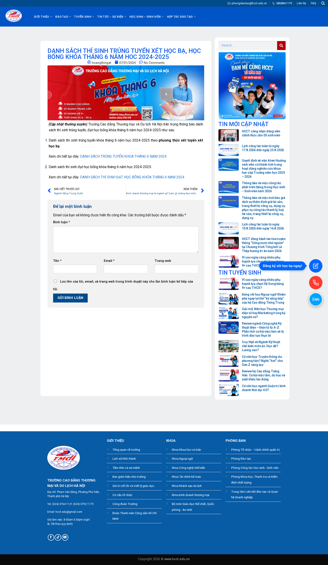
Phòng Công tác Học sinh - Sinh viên (254, 467)
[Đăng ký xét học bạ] (315, 266)
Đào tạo (61, 16)
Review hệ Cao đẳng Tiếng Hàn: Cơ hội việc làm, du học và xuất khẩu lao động (263, 375)
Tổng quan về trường (126, 449)
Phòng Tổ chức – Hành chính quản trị (255, 449)
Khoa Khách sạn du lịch (187, 486)
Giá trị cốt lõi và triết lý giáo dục (133, 486)
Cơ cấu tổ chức (122, 495)
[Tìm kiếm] (323, 3)
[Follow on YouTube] (65, 537)
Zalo (316, 299)
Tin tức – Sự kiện (110, 16)
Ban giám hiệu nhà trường (129, 476)
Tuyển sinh (82, 16)
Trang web (163, 261)
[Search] (281, 45)
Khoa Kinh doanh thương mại (190, 495)
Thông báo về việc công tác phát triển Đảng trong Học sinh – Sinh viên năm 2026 (263, 187)
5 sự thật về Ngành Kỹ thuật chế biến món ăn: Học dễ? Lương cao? (261, 346)
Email (109, 261)
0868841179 (284, 3)
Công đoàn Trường (124, 504)
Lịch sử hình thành (124, 458)
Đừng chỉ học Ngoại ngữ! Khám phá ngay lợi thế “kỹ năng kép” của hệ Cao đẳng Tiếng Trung (264, 298)
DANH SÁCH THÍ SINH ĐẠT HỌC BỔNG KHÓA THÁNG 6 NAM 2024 (132, 177)
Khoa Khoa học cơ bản (186, 449)
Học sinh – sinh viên (145, 16)
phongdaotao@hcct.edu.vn (249, 3)
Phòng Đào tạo (241, 458)
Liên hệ (301, 3)
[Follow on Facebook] (51, 537)
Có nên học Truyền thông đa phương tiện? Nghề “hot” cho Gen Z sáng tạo (262, 361)
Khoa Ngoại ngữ (182, 458)
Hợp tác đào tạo (180, 16)
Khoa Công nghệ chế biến (188, 467)
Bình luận (61, 222)
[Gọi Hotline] (315, 282)
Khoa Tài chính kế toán (186, 476)
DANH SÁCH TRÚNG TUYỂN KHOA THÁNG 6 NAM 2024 (123, 156)
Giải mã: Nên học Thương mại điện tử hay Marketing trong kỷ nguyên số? (263, 313)
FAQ (313, 3)
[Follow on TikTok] (58, 537)
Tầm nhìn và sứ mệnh (126, 467)
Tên (57, 261)
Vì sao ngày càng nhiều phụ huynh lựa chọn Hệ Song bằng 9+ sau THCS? (263, 261)
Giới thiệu (41, 16)
